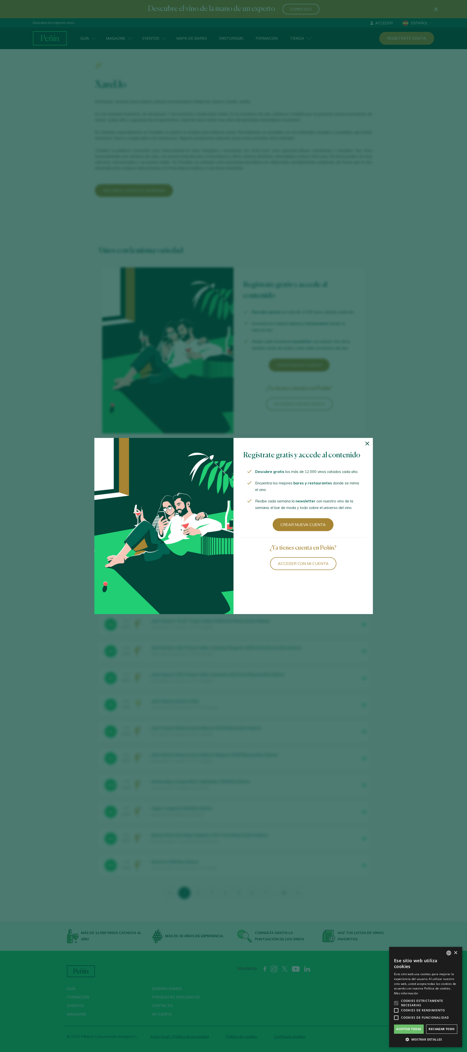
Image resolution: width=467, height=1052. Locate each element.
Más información (406, 993)
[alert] (425, 997)
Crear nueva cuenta (303, 524)
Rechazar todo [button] (442, 1029)
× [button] (455, 953)
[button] (425, 1039)
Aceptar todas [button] (408, 1029)
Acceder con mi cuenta (303, 563)
